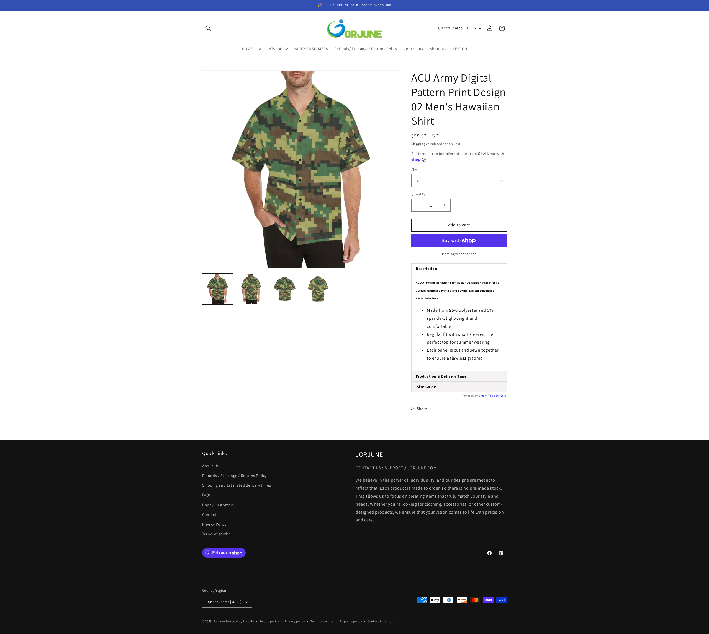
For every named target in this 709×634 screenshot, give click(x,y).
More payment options (459, 254)
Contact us (212, 514)
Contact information (382, 621)
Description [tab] (426, 268)
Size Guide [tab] (426, 386)
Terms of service (216, 533)
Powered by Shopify (239, 621)
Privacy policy (294, 621)
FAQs (206, 494)
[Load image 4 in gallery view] (318, 289)
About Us (210, 465)
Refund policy (269, 621)
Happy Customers (218, 504)
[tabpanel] (459, 322)
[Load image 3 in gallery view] (284, 289)
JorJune (219, 621)
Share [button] (422, 408)
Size (414, 169)
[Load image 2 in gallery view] (251, 289)
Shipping (418, 144)
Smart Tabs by (489, 395)
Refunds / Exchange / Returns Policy (234, 475)
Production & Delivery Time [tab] (441, 376)
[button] (208, 28)
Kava (503, 395)
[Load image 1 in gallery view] (217, 289)
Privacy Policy (214, 524)
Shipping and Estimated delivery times (236, 485)
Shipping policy (350, 621)
